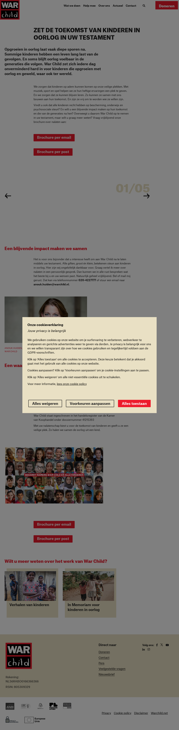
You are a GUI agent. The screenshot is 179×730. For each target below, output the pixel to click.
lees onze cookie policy (72, 384)
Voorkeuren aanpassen (90, 403)
